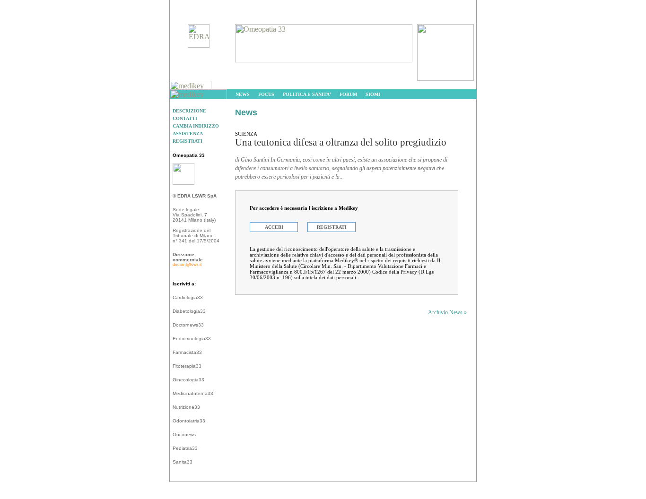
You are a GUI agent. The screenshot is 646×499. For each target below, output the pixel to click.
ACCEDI (274, 227)
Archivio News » (447, 312)
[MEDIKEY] (190, 87)
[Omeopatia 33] (323, 60)
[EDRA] (199, 45)
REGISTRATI (332, 227)
